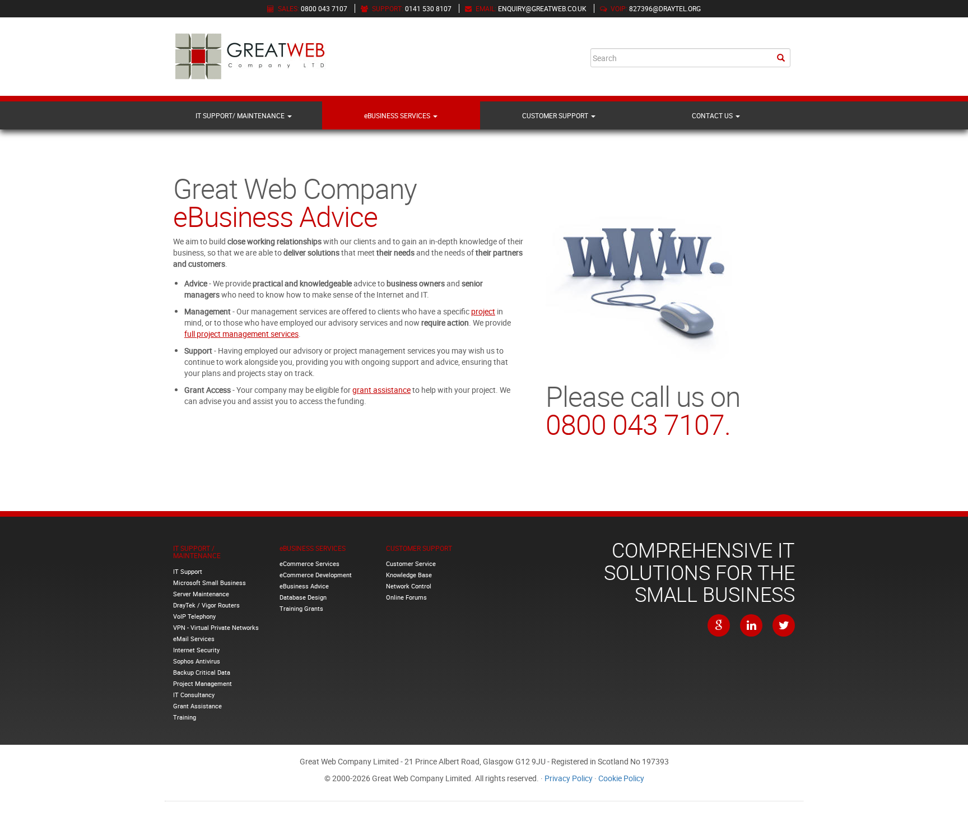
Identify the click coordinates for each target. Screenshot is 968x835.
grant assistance (381, 389)
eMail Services (194, 638)
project (483, 311)
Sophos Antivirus (196, 661)
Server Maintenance (201, 594)
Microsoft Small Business (209, 582)
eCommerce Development (316, 574)
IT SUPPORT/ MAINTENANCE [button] (241, 115)
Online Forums (406, 597)
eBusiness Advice (304, 586)
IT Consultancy (194, 694)
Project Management (202, 683)
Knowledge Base (409, 574)
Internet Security (196, 650)
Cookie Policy (621, 778)
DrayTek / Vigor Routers (206, 605)
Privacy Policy (568, 778)
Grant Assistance (197, 706)
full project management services (241, 333)
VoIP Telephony (194, 616)
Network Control (408, 586)
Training (184, 717)
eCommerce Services (309, 563)
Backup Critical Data (201, 672)
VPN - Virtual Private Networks (216, 627)
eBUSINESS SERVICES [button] (398, 115)
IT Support (187, 571)
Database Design (303, 597)
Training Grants (301, 608)
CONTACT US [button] (713, 115)
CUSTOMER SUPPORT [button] (556, 115)
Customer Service (411, 563)
